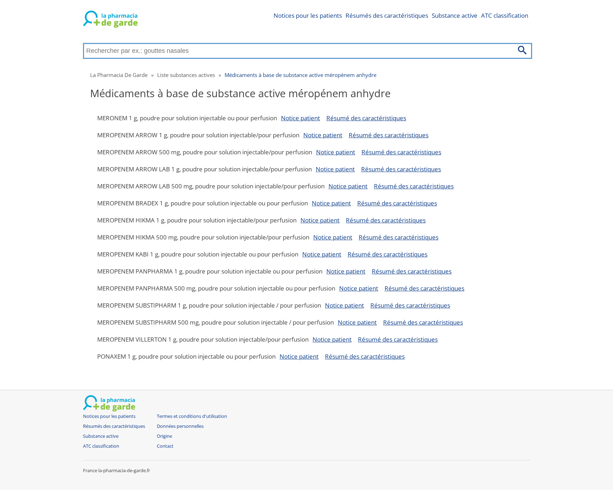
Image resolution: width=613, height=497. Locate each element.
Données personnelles (180, 426)
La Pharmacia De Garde (119, 74)
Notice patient (300, 118)
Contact (165, 446)
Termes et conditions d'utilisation (192, 416)
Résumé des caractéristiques (366, 118)
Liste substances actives (186, 74)
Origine (164, 436)
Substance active (454, 15)
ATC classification (504, 15)
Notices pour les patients (308, 15)
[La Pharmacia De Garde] (110, 20)
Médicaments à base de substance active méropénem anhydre (300, 74)
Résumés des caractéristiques (387, 15)
